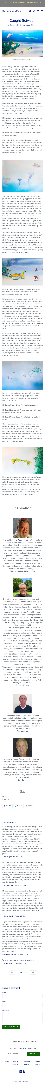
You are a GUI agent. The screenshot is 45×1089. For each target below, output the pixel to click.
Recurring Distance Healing (20, 540)
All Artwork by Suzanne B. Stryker (22, 59)
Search (6, 1062)
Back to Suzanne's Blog (24, 1042)
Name (4, 992)
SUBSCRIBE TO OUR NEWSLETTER (22, 1049)
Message (5, 1010)
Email (4, 1001)
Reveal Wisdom (11, 11)
